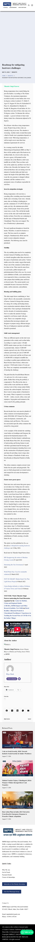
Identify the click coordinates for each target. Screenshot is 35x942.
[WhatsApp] (23, 710)
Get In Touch (6, 872)
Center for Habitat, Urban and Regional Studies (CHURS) (15, 603)
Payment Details (7, 875)
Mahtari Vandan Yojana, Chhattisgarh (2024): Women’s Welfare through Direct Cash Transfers (17, 782)
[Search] (28, 5)
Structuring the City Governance (13, 565)
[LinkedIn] (17, 710)
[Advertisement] (17, 40)
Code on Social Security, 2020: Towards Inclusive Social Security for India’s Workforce (16, 752)
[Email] (19, 678)
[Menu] (32, 5)
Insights (14, 72)
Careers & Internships (8, 877)
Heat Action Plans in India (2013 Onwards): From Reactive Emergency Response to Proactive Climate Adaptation (16, 814)
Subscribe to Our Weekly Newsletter (14, 884)
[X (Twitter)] (12, 710)
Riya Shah (10, 674)
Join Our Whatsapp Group (11, 891)
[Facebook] (7, 710)
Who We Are (6, 870)
